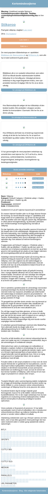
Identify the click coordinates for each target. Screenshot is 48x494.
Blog (21, 491)
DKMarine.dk (33, 55)
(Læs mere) (27, 30)
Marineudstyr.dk (19, 55)
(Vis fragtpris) (11, 34)
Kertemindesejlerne (24, 3)
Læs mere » (24, 40)
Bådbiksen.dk (6, 55)
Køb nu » (24, 46)
